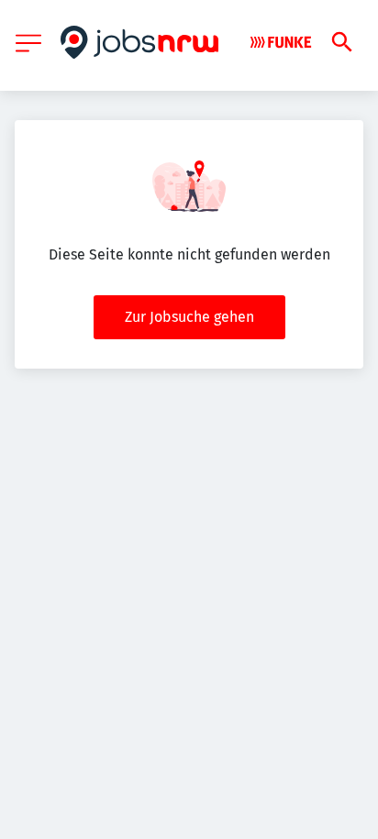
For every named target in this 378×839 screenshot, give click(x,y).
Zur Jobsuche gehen (189, 317)
